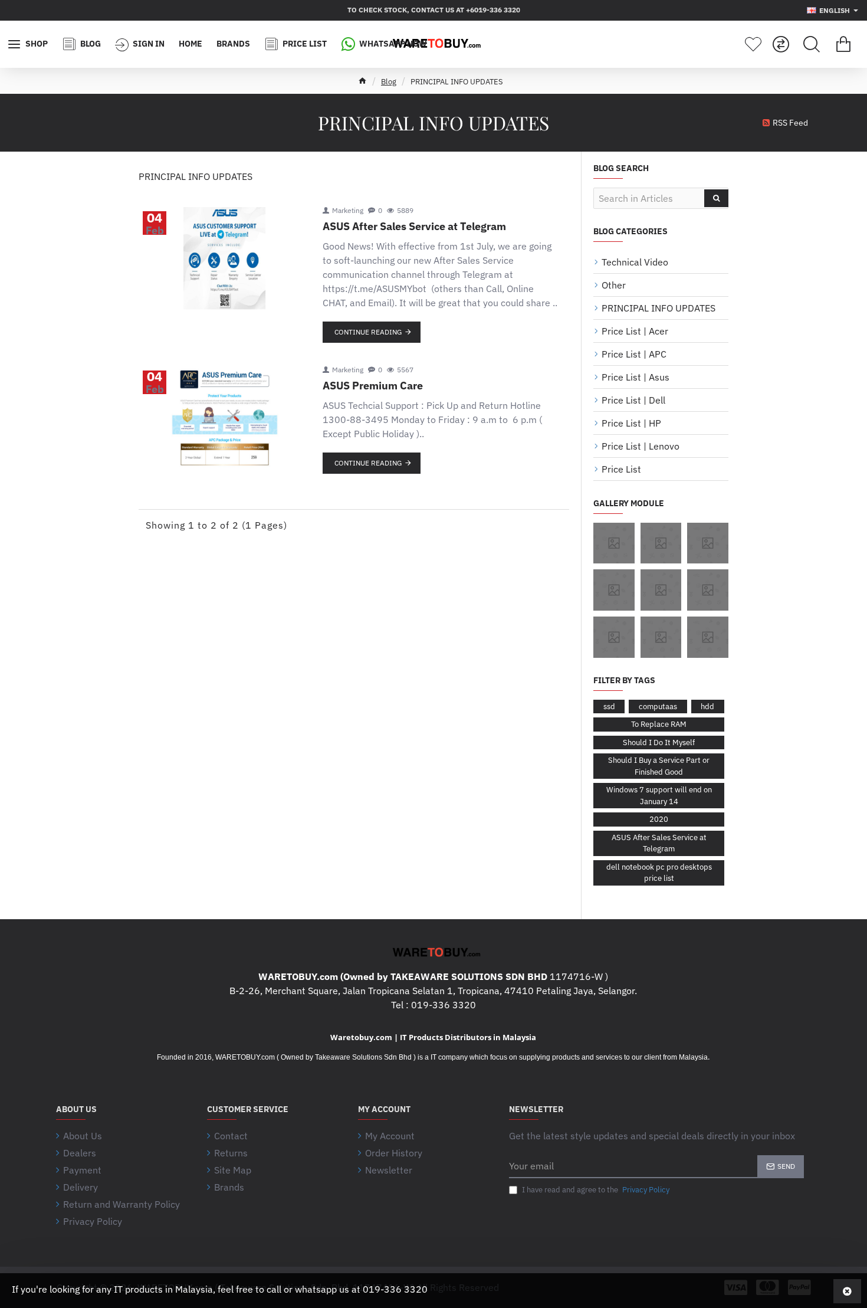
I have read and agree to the (594, 1190)
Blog (388, 82)
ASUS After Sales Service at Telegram (414, 226)
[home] (362, 80)
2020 (658, 819)
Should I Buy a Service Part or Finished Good (659, 766)
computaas (658, 706)
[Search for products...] (811, 44)
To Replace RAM (659, 724)
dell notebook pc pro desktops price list (659, 873)
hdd (707, 706)
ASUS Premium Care (373, 385)
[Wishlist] (753, 44)
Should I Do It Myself (659, 742)
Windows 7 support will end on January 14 (659, 796)
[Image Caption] (614, 543)
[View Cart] (843, 44)
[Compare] (780, 44)
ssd (609, 706)
